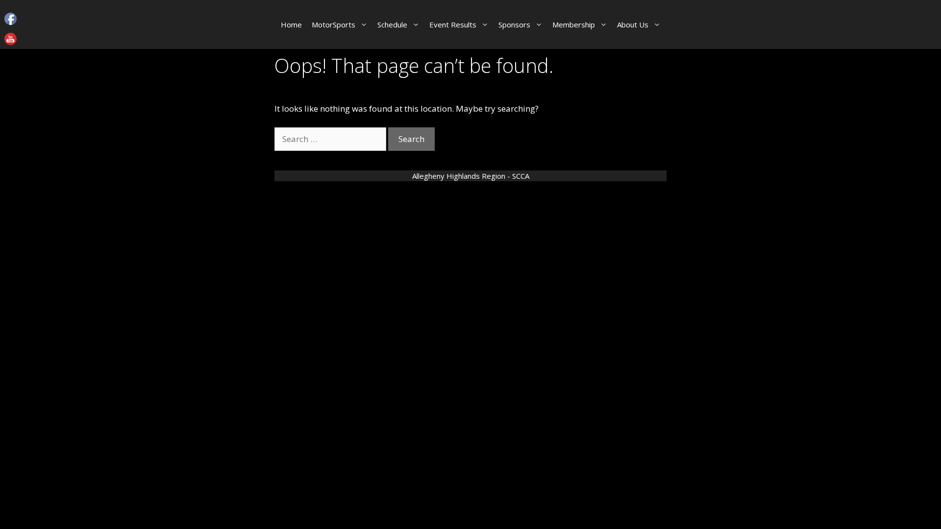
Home (291, 24)
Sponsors (514, 24)
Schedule (392, 24)
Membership (573, 24)
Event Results (452, 24)
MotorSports (333, 24)
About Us (632, 24)
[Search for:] (331, 138)
